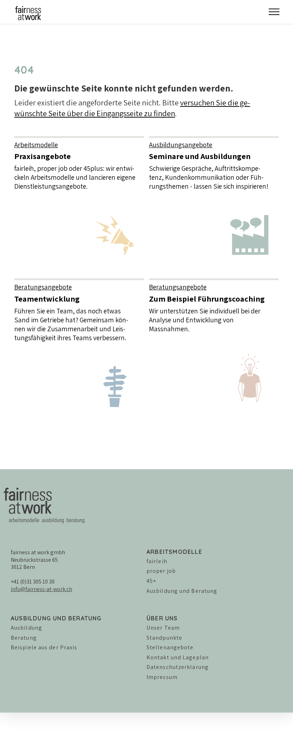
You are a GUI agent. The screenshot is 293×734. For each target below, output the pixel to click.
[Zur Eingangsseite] (25, 12)
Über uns (162, 618)
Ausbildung (26, 627)
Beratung (24, 637)
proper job (161, 571)
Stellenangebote (170, 647)
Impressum (162, 677)
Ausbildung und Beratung (181, 591)
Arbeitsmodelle (174, 551)
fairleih (156, 561)
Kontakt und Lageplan (177, 657)
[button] (274, 12)
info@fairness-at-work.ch (41, 589)
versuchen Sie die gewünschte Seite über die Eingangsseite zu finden (132, 107)
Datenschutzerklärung (177, 667)
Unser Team (163, 627)
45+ (151, 581)
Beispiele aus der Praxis (44, 647)
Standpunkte (164, 637)
